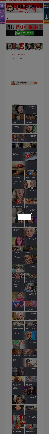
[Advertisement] (24, 217)
